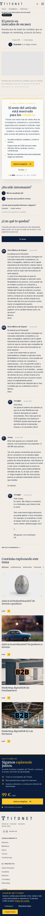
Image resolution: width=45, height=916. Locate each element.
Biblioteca (5, 846)
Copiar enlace (15, 208)
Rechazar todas (25, 906)
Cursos (4, 854)
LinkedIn (5, 208)
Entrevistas (6, 883)
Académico (13, 9)
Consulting (6, 879)
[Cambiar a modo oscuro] (37, 4)
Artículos (23, 9)
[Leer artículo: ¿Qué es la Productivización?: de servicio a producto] (22, 585)
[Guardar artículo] (10, 44)
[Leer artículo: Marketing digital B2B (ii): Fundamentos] (22, 672)
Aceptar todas (10, 912)
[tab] (5, 567)
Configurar (9, 906)
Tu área (21, 170)
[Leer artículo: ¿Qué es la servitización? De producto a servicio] (22, 628)
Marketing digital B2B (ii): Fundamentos (16, 689)
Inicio (4, 9)
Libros (4, 850)
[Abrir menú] (42, 3)
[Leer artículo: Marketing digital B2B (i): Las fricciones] (22, 715)
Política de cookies (22, 901)
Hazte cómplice (20, 164)
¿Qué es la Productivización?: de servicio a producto (18, 602)
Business (5, 875)
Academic (5, 872)
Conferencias (7, 858)
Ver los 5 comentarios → (11, 547)
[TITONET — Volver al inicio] (12, 4)
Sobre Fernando (8, 868)
